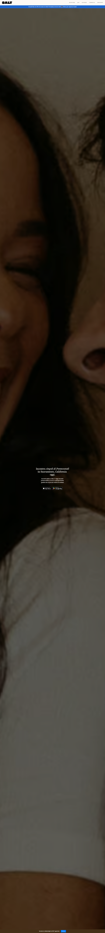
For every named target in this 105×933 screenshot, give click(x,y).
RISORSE (84, 2)
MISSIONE (72, 2)
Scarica (63, 931)
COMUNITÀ (92, 2)
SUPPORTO (100, 2)
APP (78, 2)
